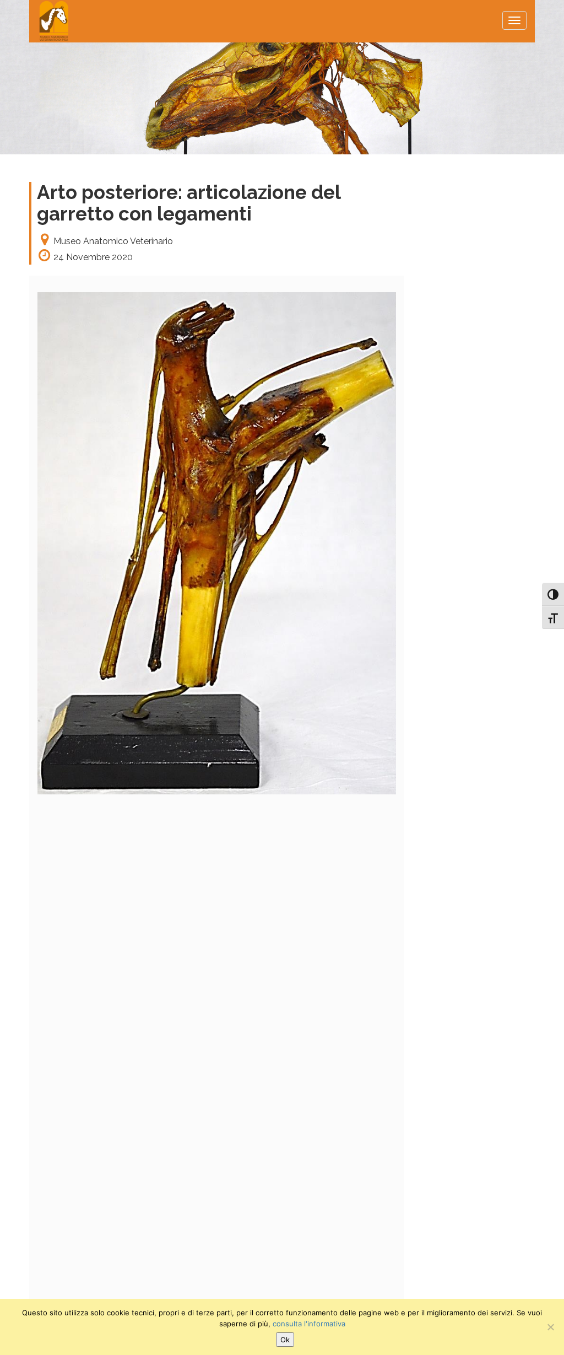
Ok (285, 1339)
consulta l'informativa (309, 1323)
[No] (550, 1326)
